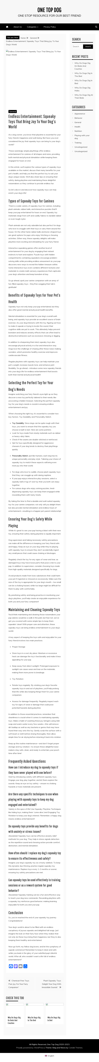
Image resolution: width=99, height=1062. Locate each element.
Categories (31, 27)
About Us (18, 27)
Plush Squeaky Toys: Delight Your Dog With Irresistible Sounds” (51, 983)
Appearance (79, 113)
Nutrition (78, 131)
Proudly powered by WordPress (30, 1047)
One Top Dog (50, 9)
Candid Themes (75, 1047)
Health (77, 126)
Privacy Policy (50, 27)
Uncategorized (80, 147)
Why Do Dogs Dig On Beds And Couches (14, 1020)
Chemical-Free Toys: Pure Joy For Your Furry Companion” (18, 983)
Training (77, 142)
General (12, 111)
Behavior (78, 118)
